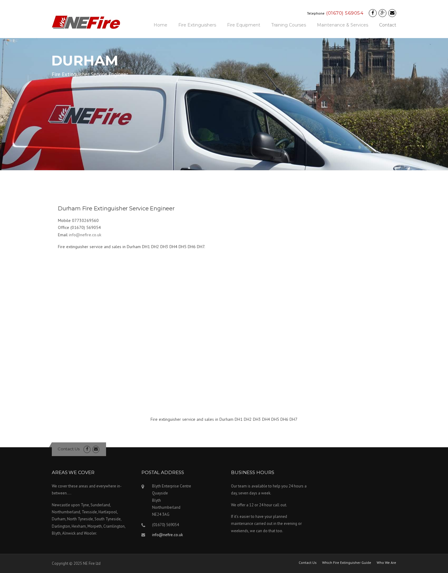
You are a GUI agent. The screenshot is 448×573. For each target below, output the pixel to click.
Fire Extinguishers (197, 25)
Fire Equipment (243, 25)
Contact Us (69, 448)
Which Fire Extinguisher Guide (346, 562)
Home (160, 25)
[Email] (392, 13)
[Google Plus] (382, 13)
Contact (387, 25)
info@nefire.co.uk (85, 234)
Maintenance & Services (342, 25)
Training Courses (288, 25)
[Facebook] (373, 13)
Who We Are (386, 562)
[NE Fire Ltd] (86, 22)
